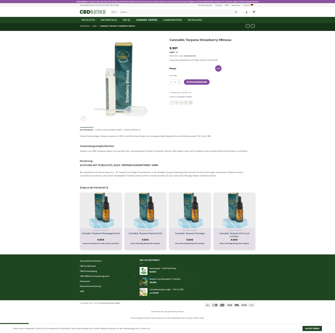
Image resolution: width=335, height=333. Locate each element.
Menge (172, 68)
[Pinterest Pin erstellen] (186, 102)
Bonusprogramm (205, 5)
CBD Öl (126, 20)
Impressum (235, 5)
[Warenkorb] (254, 12)
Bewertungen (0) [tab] (132, 130)
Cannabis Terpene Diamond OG (145, 233)
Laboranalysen (172, 20)
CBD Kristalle (108, 20)
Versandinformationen (91, 260)
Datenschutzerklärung (90, 286)
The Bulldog (194, 20)
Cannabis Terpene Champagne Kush (101, 233)
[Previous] (80, 223)
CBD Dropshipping (88, 271)
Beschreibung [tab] (86, 130)
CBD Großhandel (88, 266)
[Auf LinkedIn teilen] (191, 102)
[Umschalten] (135, 276)
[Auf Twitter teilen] (176, 102)
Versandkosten (189, 55)
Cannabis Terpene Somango (190, 233)
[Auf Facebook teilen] (172, 102)
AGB (227, 5)
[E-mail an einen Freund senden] (181, 102)
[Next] (255, 223)
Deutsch (246, 5)
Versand (218, 5)
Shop (95, 26)
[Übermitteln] (236, 12)
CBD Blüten (88, 20)
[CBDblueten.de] (93, 12)
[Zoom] (83, 118)
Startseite (85, 26)
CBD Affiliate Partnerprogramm (95, 276)
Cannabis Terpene (146, 20)
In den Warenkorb (196, 82)
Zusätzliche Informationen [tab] (108, 130)
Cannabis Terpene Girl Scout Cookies (234, 235)
